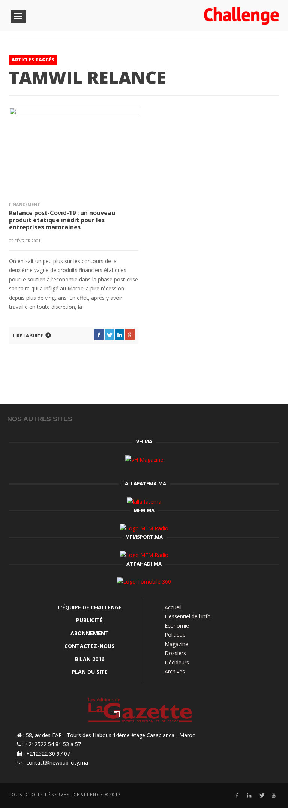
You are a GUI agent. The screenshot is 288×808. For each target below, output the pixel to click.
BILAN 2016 (89, 659)
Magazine (176, 644)
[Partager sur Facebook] (99, 334)
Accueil (173, 607)
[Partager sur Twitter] (109, 334)
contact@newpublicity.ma (57, 762)
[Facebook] (237, 795)
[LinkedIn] (249, 795)
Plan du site (90, 671)
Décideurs (177, 662)
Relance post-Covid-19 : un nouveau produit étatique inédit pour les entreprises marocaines (62, 220)
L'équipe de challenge (90, 607)
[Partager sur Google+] (130, 334)
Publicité (89, 620)
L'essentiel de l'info (188, 616)
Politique (175, 634)
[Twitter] (261, 795)
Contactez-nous (89, 645)
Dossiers (175, 653)
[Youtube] (274, 795)
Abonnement (89, 633)
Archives (175, 671)
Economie (177, 625)
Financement (24, 204)
